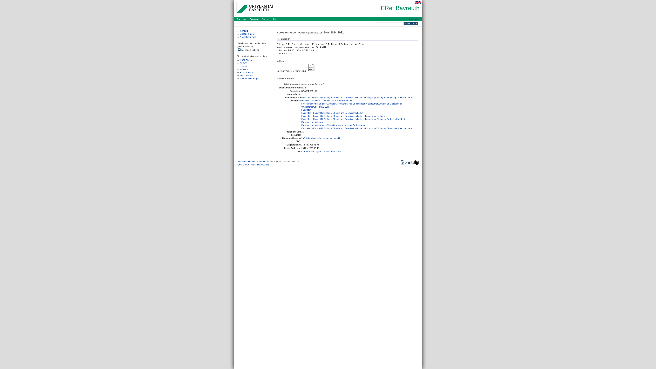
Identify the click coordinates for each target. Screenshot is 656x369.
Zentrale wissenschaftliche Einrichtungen (346, 104)
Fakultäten (306, 97)
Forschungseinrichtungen (313, 104)
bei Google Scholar (250, 50)
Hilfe (274, 19)
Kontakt (240, 165)
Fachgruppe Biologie (375, 97)
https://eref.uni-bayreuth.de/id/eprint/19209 (321, 151)
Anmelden (414, 19)
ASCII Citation (246, 60)
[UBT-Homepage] (254, 14)
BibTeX (243, 63)
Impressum (250, 165)
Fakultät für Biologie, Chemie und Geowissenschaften (338, 97)
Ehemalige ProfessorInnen (399, 97)
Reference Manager (249, 79)
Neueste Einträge (248, 37)
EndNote (244, 69)
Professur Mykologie (396, 119)
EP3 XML (244, 66)
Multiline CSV (246, 75)
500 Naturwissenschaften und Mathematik (320, 138)
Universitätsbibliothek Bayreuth (251, 162)
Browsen (254, 19)
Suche (265, 19)
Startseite (241, 19)
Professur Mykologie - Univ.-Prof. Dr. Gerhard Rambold (326, 101)
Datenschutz (263, 165)
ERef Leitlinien (247, 34)
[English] (418, 2)
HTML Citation (246, 72)
